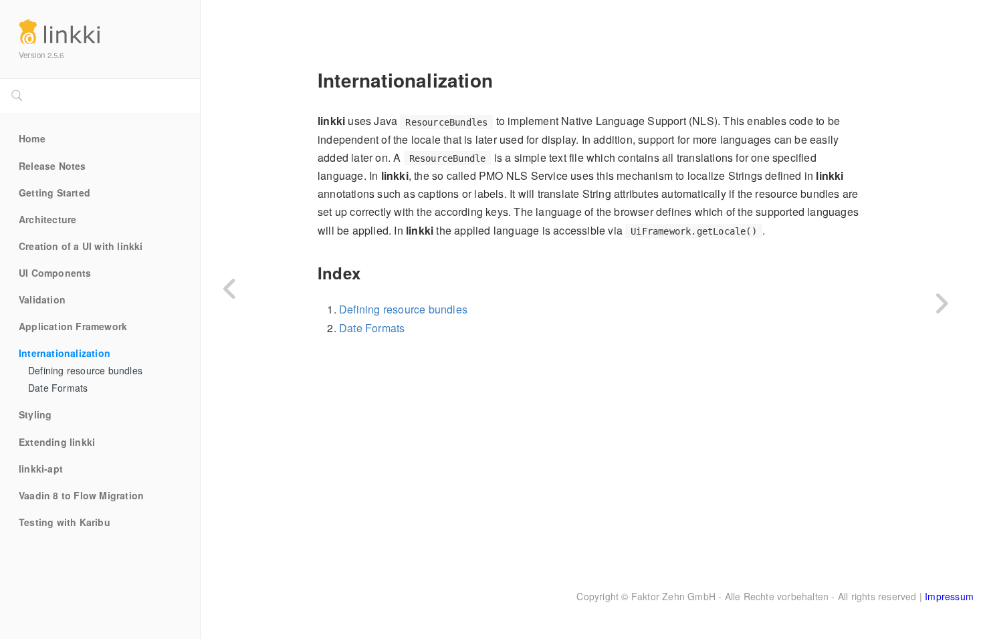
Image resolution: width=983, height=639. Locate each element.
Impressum (949, 596)
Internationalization (64, 354)
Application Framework (73, 327)
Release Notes (52, 166)
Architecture (47, 220)
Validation (42, 300)
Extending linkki (57, 442)
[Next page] (941, 303)
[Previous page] (231, 289)
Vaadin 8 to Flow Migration (81, 496)
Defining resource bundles (85, 371)
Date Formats (58, 388)
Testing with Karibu (64, 523)
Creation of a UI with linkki (81, 247)
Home (32, 139)
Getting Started (54, 193)
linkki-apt (41, 469)
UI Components (55, 273)
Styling (35, 415)
